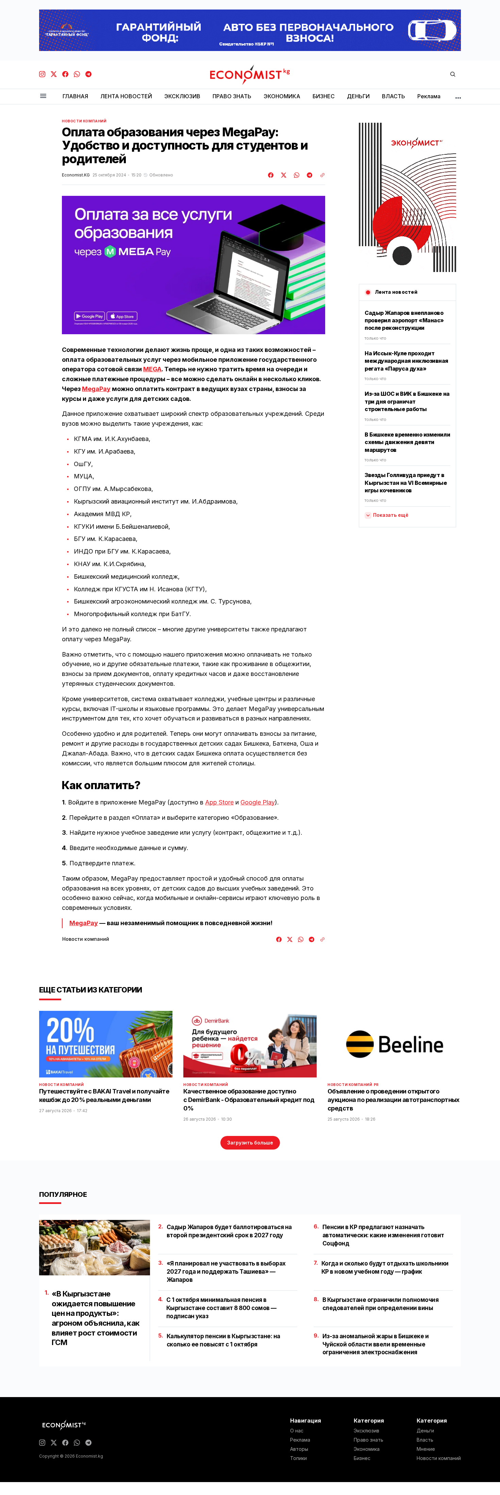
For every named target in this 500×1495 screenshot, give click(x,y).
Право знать (368, 1440)
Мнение (426, 1449)
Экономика (367, 1449)
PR (376, 1084)
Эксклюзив (366, 1430)
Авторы (299, 1449)
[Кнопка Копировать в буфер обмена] (320, 175)
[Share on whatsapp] (295, 175)
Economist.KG (76, 175)
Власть (425, 1440)
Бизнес (362, 1458)
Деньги (425, 1430)
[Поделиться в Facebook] (271, 175)
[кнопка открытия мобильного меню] (43, 96)
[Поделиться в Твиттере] (282, 175)
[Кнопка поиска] (453, 74)
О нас (296, 1430)
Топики (298, 1458)
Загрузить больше (250, 1142)
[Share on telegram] (308, 175)
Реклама (300, 1440)
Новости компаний (84, 121)
